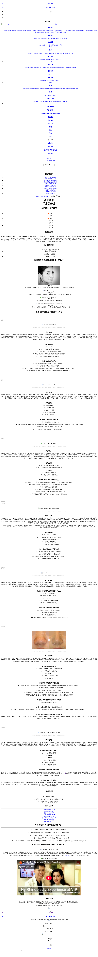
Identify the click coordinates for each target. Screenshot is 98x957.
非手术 (50, 82)
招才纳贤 (50, 153)
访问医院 (50, 120)
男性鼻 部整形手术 (41, 32)
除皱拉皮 (50, 64)
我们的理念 (50, 106)
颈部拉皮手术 (49, 67)
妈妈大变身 (50, 74)
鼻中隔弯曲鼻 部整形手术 (50, 188)
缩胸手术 (36, 53)
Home (37, 196)
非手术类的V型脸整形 (59, 88)
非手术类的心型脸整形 (72, 88)
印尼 (52, 123)
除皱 (50, 61)
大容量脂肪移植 (44, 80)
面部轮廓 (50, 42)
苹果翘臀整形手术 (50, 59)
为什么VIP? (50, 110)
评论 (50, 130)
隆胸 (50, 50)
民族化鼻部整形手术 (20, 30)
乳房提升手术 (42, 53)
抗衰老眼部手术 (29, 67)
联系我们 (50, 146)
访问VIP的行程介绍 (50, 150)
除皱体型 (50, 71)
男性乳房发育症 (61, 53)
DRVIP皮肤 (50, 98)
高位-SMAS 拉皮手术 (39, 67)
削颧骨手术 (59, 45)
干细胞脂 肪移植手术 (55, 80)
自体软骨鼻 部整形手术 (32, 30)
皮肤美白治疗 (48, 101)
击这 (64, 773)
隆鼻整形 (50, 27)
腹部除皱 (42, 59)
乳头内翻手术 (69, 53)
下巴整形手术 (42, 45)
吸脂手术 (58, 59)
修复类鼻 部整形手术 (58, 30)
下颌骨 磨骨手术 (51, 45)
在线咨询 (50, 143)
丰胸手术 (30, 53)
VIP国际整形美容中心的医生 (50, 113)
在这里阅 (67, 855)
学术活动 (50, 117)
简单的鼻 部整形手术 (80, 30)
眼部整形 (50, 35)
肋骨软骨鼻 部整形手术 (45, 30)
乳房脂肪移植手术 (51, 53)
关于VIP (50, 103)
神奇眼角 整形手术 (56, 38)
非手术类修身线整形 (50, 95)
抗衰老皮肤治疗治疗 (39, 101)
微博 (50, 127)
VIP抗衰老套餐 (72, 67)
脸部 (56, 24)
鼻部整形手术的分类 (9, 30)
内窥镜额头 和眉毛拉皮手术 (60, 67)
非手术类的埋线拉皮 (33, 88)
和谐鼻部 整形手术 (69, 30)
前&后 (50, 133)
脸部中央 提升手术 (52, 32)
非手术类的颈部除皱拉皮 (46, 88)
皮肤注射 (25, 88)
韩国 (49, 123)
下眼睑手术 (64, 38)
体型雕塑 (50, 56)
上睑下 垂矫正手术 (45, 38)
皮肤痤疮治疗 (56, 101)
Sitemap (49, 948)
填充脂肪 (50, 77)
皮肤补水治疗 (64, 101)
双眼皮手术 (37, 38)
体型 (50, 46)
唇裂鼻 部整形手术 (62, 32)
